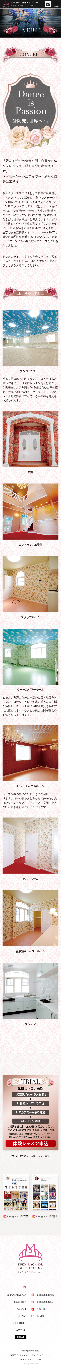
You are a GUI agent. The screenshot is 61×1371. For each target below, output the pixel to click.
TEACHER (20, 1301)
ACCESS (21, 1330)
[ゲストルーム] (30, 872)
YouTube (40, 1308)
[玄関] (30, 466)
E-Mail (39, 1315)
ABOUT (21, 1308)
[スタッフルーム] (30, 611)
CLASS (22, 1315)
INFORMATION (16, 1294)
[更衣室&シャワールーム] (30, 945)
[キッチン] (30, 1017)
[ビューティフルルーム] (30, 753)
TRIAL (21, 1337)
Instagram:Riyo (43, 1301)
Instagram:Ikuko (44, 1294)
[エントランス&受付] (30, 538)
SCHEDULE (19, 1323)
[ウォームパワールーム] (30, 657)
